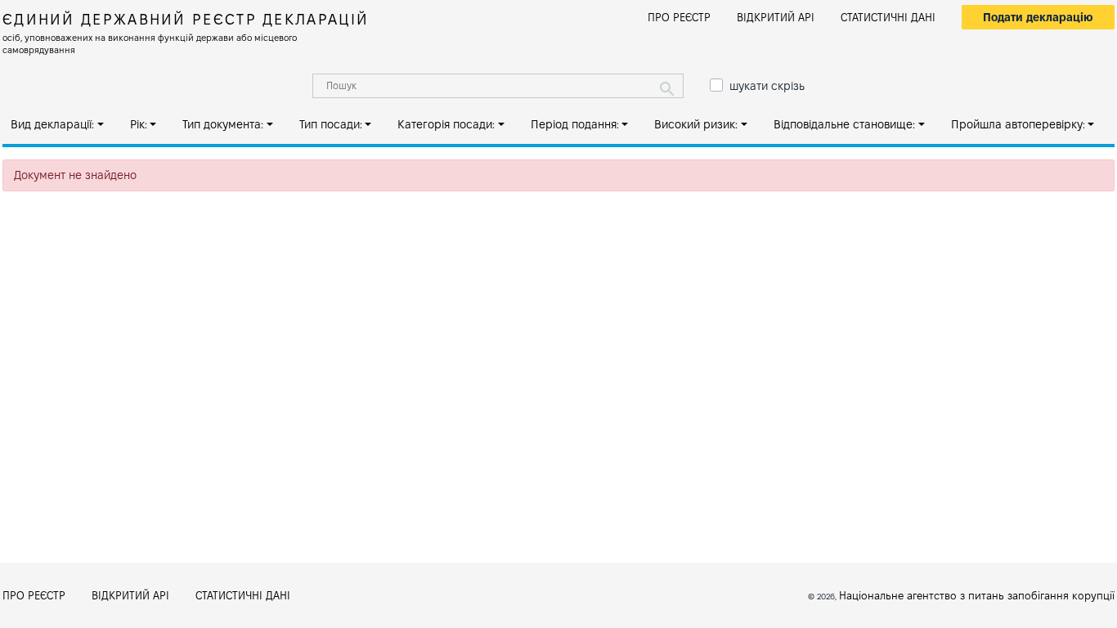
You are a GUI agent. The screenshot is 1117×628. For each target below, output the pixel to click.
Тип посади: (330, 124)
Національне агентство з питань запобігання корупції (977, 595)
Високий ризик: (696, 124)
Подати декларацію (1038, 17)
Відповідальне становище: (844, 124)
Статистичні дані (888, 17)
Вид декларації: (52, 124)
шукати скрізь (767, 85)
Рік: (138, 124)
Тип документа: (222, 124)
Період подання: (575, 124)
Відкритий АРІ (775, 17)
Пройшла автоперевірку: (1018, 124)
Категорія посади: (446, 124)
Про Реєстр (679, 17)
